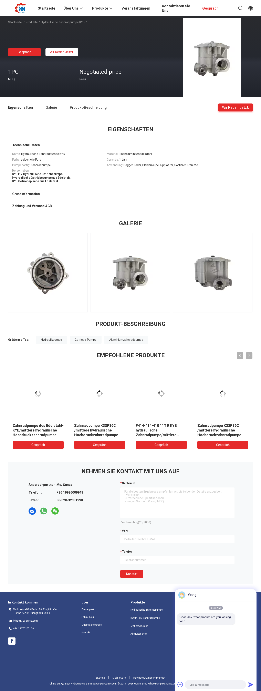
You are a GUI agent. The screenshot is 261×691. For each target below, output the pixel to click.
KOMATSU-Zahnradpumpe (145, 618)
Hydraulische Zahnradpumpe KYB (63, 22)
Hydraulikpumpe (51, 339)
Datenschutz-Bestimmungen (149, 677)
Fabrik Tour (88, 617)
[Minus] (250, 594)
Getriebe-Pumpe (85, 339)
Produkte (32, 22)
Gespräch (24, 52)
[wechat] (55, 511)
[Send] (251, 684)
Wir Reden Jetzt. (62, 52)
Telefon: (127, 551)
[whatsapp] (43, 511)
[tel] (66, 511)
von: (125, 530)
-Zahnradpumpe (139, 626)
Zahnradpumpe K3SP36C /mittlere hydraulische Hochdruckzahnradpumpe (114, 430)
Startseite (15, 22)
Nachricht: (129, 483)
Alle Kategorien (138, 633)
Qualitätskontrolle (92, 624)
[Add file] (180, 684)
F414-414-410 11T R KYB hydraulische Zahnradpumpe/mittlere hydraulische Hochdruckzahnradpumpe (53, 434)
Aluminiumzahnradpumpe (126, 339)
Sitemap (100, 677)
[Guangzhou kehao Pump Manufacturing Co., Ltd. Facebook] (11, 641)
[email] (32, 511)
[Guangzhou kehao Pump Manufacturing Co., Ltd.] (20, 7)
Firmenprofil (88, 609)
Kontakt (132, 574)
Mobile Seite (119, 677)
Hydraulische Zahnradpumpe (146, 609)
